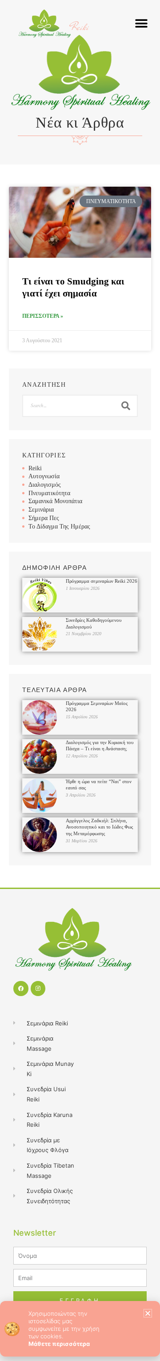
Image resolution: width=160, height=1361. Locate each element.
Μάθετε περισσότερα (59, 1343)
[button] (147, 1313)
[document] (80, 680)
